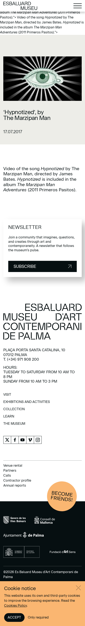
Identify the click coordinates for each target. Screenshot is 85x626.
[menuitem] (7, 396)
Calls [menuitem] (7, 475)
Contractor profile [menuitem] (17, 480)
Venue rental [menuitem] (12, 465)
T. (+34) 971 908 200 (21, 359)
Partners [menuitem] (9, 470)
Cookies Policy (15, 606)
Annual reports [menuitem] (14, 485)
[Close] (78, 587)
